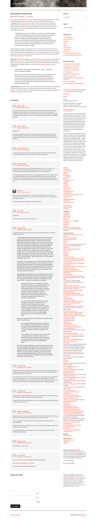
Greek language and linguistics (70, 333)
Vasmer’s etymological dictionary (71, 369)
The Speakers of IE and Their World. (71, 53)
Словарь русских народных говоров (72, 380)
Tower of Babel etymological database (72, 326)
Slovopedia (66, 344)
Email (37, 497)
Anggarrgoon (66, 214)
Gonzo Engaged (19, 61)
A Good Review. (67, 49)
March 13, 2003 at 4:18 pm (23, 127)
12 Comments (30, 16)
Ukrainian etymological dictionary (71, 395)
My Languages (66, 94)
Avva (64, 177)
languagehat (21, 16)
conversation (43, 59)
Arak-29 (65, 320)
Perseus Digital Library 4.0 (69, 328)
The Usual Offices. (75, 74)
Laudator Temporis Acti (68, 202)
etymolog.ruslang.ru (68, 357)
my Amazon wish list (68, 111)
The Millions (66, 208)
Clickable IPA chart (67, 245)
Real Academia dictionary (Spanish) (71, 303)
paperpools (66, 186)
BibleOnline (66, 255)
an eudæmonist (67, 175)
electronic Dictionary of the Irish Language (73, 312)
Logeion (65, 330)
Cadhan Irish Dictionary (68, 314)
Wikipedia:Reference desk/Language (72, 249)
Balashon (65, 225)
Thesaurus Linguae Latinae (69, 287)
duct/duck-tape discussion (46, 64)
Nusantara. (65, 41)
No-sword (65, 178)
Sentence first (66, 224)
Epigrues (65, 183)
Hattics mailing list (67, 435)
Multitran (65, 236)
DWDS (65, 277)
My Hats (65, 96)
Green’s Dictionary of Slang (69, 239)
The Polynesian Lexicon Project (70, 414)
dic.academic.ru (67, 349)
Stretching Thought (37, 61)
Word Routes (66, 222)
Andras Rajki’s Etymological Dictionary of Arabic (74, 266)
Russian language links (68, 371)
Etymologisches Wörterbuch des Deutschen (73, 276)
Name (37, 493)
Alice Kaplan (13, 19)
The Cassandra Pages (68, 180)
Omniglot (65, 252)
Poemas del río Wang (68, 191)
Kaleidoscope (66, 169)
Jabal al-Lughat (67, 216)
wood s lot (52, 52)
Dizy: (64, 307)
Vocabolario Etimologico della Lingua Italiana (73, 306)
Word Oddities (66, 428)
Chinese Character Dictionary (70, 401)
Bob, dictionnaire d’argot (69, 291)
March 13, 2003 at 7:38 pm (23, 149)
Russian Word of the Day (69, 390)
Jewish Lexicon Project (68, 257)
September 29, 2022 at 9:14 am (24, 456)
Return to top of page (15, 514)
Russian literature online (69, 372)
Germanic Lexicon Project (69, 268)
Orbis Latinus (66, 342)
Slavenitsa (65, 363)
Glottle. (65, 43)
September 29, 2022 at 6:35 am (24, 413)
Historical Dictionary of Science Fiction (72, 425)
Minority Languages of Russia (70, 366)
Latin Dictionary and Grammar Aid (71, 285)
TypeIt (64, 244)
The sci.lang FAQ (67, 250)
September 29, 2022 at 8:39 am (24, 442)
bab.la (64, 242)
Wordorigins (66, 247)
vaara (18, 190)
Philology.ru (66, 360)
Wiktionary (65, 241)
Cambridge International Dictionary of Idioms (73, 258)
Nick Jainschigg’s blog (68, 440)
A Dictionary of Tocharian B (69, 399)
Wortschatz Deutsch (68, 274)
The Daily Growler (67, 170)
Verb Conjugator (67, 322)
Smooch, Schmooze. (68, 39)
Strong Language (67, 229)
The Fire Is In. (66, 51)
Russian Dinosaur (67, 196)
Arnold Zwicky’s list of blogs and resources (73, 234)
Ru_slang (65, 368)
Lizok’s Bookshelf (67, 188)
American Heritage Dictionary (70, 238)
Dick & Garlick (66, 217)
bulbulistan (65, 219)
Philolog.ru (65, 361)
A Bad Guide (66, 189)
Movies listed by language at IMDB (71, 422)
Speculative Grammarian (69, 426)
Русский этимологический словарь (71, 352)
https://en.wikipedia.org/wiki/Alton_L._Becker (23, 463)
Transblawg (66, 181)
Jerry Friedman (66, 64)
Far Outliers (66, 185)
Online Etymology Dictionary (70, 325)
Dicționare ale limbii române (69, 311)
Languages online (67, 423)
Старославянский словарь (69, 384)
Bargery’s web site (67, 418)
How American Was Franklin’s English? (72, 55)
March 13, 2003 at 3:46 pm (23, 107)
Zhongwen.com (67, 403)
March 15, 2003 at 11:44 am (23, 192)
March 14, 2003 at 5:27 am (23, 165)
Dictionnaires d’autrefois (69, 299)
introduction (39, 52)
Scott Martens (20, 163)
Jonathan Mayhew (21, 148)
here (21, 446)
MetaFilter (65, 174)
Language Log (66, 213)
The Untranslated (67, 205)
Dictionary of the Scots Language (71, 269)
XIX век (65, 197)
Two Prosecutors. (67, 47)
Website (38, 502)
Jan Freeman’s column (72, 430)
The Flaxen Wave (67, 193)
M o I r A (19, 211)
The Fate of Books (67, 207)
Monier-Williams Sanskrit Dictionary (71, 409)
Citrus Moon (66, 441)
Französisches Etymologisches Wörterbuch (73, 301)
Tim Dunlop (19, 106)
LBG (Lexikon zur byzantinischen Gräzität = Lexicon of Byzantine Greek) (73, 340)
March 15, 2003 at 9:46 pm (23, 212)
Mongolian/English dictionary (70, 406)
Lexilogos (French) (67, 298)
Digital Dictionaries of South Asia (71, 407)
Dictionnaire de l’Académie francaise (71, 293)
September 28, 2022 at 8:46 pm (24, 367)
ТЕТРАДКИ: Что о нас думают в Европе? (73, 194)
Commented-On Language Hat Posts (72, 89)
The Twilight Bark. (67, 37)
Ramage (65, 443)
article (26, 19)
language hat (20, 126)
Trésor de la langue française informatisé (72, 290)
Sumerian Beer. (75, 66)
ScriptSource (66, 253)
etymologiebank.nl (67, 280)
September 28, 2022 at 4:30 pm (24, 229)
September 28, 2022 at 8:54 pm (24, 392)
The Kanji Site (66, 404)
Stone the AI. (76, 68)
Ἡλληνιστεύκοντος (68, 221)
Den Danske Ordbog (68, 282)
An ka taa (65, 415)
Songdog (65, 167)
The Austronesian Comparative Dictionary (73, 412)
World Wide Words (67, 323)
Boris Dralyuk (66, 201)
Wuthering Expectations (68, 199)
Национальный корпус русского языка (72, 374)
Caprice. (65, 45)
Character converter (68, 431)
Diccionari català (67, 304)
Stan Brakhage (18, 55)
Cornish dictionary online (69, 318)
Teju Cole (77, 450)
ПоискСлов (66, 350)
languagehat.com (15, 4)
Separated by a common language (71, 227)
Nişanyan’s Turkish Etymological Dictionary (73, 410)
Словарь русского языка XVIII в (71, 387)
